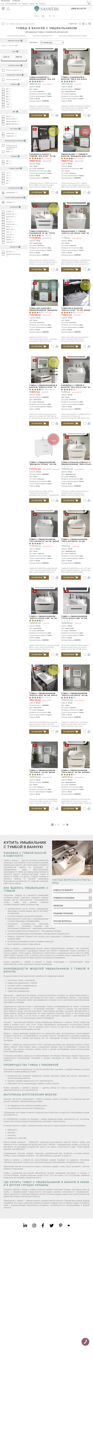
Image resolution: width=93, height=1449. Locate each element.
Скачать (31, 3)
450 (9, 161)
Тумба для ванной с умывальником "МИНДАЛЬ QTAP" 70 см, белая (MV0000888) (43, 311)
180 (8, 181)
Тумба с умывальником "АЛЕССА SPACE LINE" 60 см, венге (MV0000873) (43, 618)
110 (9, 173)
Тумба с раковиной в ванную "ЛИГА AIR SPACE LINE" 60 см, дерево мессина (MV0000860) (74, 80)
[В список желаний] (52, 115)
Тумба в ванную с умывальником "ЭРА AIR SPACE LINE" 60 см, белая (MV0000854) (42, 80)
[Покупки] (89, 3)
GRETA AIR (11, 229)
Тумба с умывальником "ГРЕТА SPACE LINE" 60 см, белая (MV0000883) (74, 618)
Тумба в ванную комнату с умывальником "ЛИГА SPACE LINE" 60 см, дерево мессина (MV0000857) (76, 465)
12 (63, 824)
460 (9, 163)
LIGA (9, 232)
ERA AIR (10, 222)
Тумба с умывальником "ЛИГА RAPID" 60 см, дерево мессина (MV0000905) (75, 772)
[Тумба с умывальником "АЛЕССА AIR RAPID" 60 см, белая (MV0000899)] (76, 678)
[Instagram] (34, 1225)
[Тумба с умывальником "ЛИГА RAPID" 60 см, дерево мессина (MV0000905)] (76, 755)
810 (8, 99)
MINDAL (10, 237)
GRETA (9, 227)
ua (54, 16)
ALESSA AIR (11, 214)
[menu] (3, 8)
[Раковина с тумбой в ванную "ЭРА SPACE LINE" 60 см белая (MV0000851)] (76, 370)
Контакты (42, 3)
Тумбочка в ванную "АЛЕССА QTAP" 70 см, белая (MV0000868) (75, 310)
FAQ (37, 3)
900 (8, 102)
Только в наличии (14, 70)
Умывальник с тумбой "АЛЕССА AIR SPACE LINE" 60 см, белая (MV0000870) (75, 233)
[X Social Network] (52, 1225)
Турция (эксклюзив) (13, 255)
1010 (9, 107)
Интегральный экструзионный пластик (11, 147)
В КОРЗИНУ (37, 115)
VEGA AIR (10, 242)
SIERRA (9, 240)
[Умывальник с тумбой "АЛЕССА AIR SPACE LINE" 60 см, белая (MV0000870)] (76, 215)
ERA (8, 219)
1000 (9, 104)
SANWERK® (12, 193)
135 (9, 178)
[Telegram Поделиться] (83, 24)
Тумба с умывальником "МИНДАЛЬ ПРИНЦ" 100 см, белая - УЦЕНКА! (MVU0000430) (43, 465)
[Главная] (3, 24)
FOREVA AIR (11, 224)
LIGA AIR (10, 234)
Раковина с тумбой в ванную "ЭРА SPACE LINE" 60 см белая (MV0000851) (75, 387)
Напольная (11, 133)
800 (9, 97)
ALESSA (10, 211)
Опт (19, 3)
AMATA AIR (11, 217)
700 (8, 94)
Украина (11, 202)
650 (8, 91)
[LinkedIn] (25, 1225)
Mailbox (69, 1225)
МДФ (9, 151)
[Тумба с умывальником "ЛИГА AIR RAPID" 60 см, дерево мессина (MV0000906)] (76, 524)
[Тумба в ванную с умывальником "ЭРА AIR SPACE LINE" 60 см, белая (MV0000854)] (44, 61)
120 (8, 175)
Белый (10, 116)
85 (8, 183)
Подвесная (11, 136)
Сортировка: (33, 42)
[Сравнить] (57, 115)
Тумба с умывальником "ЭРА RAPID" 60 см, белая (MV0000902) (42, 772)
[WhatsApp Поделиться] (86, 24)
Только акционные (13, 79)
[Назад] (7, 24)
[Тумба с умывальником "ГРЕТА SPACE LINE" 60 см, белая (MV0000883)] (76, 601)
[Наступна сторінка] (67, 824)
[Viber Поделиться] (80, 24)
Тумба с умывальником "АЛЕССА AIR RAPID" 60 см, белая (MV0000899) (74, 695)
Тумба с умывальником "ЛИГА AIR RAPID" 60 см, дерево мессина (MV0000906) (74, 542)
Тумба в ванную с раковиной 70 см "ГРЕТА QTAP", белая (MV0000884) (42, 233)
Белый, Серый (12, 121)
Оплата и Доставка (11, 3)
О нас (2, 3)
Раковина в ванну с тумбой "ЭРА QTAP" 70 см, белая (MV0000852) (42, 156)
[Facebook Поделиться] (90, 24)
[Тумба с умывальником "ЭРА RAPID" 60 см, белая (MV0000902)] (44, 755)
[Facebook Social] (43, 1225)
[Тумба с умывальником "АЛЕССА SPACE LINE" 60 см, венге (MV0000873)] (44, 601)
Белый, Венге (12, 119)
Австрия (10, 252)
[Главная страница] (46, 8)
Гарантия (25, 3)
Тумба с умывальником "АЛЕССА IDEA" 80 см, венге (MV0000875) (43, 695)
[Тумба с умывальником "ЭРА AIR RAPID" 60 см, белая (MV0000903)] (44, 524)
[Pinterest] (60, 1225)
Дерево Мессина (13, 124)
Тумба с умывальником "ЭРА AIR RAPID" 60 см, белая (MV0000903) (44, 541)
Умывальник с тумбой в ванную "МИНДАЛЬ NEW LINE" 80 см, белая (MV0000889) (76, 156)
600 (9, 89)
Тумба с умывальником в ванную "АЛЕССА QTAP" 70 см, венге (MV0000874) (43, 387)
